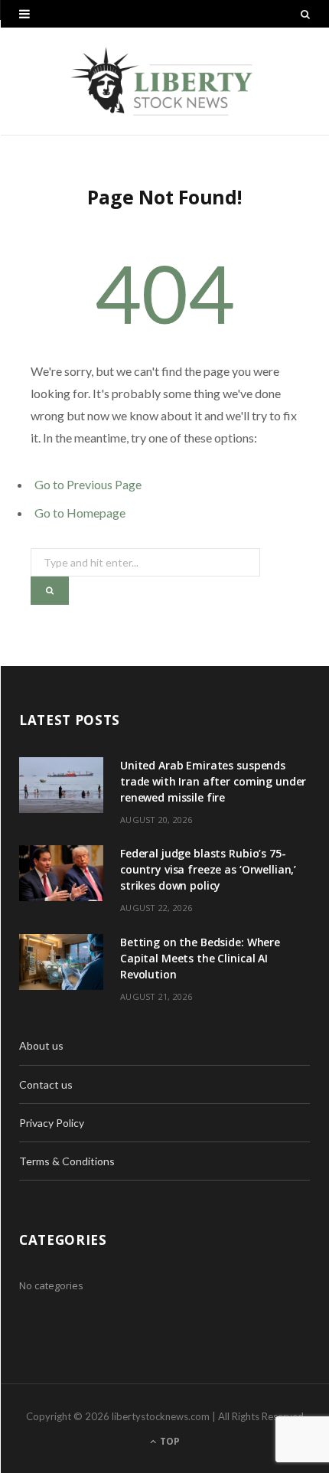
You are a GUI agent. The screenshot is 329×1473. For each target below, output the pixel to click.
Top (169, 1441)
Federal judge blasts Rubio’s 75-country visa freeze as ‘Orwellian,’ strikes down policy (208, 869)
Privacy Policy (51, 1122)
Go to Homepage (79, 512)
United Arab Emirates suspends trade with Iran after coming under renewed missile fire (213, 781)
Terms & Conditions (67, 1161)
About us (41, 1045)
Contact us (46, 1084)
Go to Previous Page (88, 484)
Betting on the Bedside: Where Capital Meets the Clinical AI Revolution (200, 958)
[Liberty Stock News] (164, 81)
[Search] (305, 14)
